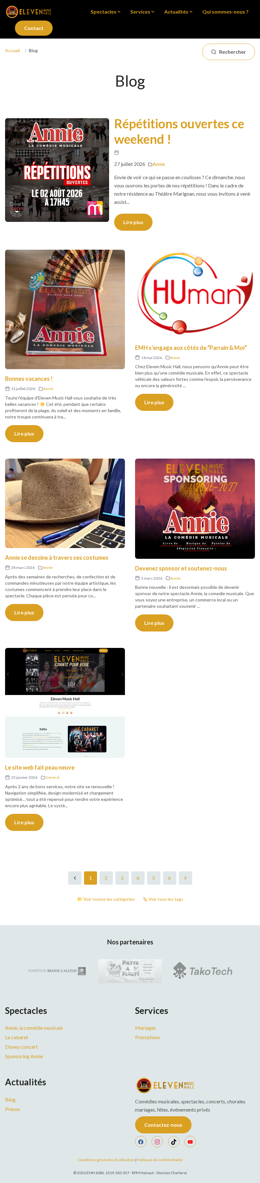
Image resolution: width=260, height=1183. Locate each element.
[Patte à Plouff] (130, 971)
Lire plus (133, 222)
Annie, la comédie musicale (34, 1028)
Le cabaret (16, 1037)
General (52, 777)
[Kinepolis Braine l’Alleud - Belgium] (56, 971)
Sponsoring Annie (24, 1056)
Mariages (145, 1028)
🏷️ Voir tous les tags (162, 899)
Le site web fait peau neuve (40, 767)
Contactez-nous (163, 1125)
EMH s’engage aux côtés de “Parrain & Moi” (191, 347)
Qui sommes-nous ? (225, 12)
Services (140, 12)
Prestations (147, 1037)
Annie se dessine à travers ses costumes (56, 557)
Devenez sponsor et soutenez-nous (181, 568)
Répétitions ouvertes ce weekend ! (179, 131)
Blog (10, 1099)
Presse (12, 1109)
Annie (159, 164)
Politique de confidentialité (160, 1159)
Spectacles (103, 12)
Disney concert (21, 1047)
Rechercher (232, 52)
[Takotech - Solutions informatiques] (203, 971)
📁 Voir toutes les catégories (106, 899)
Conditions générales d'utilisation (105, 1159)
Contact (33, 28)
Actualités (176, 12)
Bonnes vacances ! (29, 378)
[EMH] (195, 1085)
